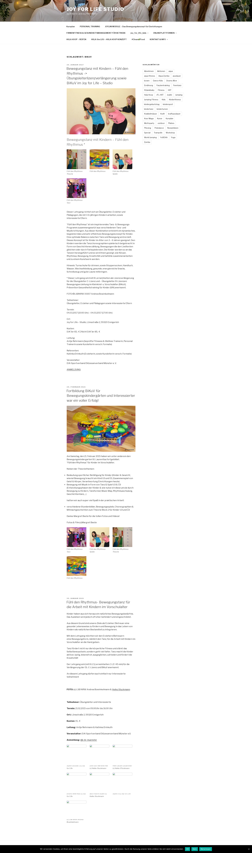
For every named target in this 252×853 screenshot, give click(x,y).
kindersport (168, 104)
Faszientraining (163, 85)
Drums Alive (171, 80)
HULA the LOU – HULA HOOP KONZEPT (109, 39)
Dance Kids (158, 80)
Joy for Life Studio (95, 9)
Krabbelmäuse (150, 114)
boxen (146, 80)
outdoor (161, 123)
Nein (195, 849)
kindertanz (148, 109)
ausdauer (177, 76)
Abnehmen (149, 71)
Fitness (161, 90)
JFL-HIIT (160, 95)
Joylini (169, 95)
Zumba (147, 142)
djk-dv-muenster (88, 740)
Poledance (159, 128)
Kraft (162, 114)
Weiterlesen (206, 849)
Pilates (171, 123)
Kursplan (70, 26)
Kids (164, 99)
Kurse (159, 118)
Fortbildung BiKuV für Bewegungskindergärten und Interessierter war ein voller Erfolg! (100, 395)
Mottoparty (149, 123)
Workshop (170, 133)
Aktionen (161, 71)
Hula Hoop (148, 95)
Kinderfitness (175, 99)
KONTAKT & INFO (158, 39)
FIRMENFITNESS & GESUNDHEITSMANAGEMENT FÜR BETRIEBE (96, 33)
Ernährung (148, 85)
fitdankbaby (149, 90)
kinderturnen (162, 109)
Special (147, 133)
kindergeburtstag (151, 104)
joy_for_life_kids (138, 33)
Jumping (178, 95)
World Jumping (150, 137)
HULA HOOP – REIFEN (76, 39)
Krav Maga (149, 118)
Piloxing (147, 128)
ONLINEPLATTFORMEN (164, 33)
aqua (171, 71)
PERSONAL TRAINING (90, 26)
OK (187, 849)
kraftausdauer (174, 114)
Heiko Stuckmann (121, 689)
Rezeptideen (172, 128)
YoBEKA (163, 137)
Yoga (173, 137)
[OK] (248, 849)
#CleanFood (138, 39)
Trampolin (158, 133)
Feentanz (177, 85)
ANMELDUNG (74, 369)
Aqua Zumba (163, 76)
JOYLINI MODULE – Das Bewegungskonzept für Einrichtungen (133, 26)
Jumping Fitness (151, 99)
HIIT (169, 90)
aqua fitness (149, 76)
